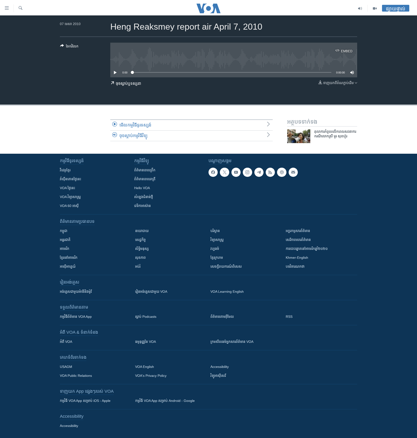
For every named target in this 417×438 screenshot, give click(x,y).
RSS (289, 317)
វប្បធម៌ (214, 249)
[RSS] (270, 172)
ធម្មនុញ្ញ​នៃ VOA (145, 342)
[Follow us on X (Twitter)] (224, 172)
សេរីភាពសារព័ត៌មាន (298, 240)
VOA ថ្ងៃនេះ (67, 188)
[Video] (375, 8)
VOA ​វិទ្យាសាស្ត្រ (70, 197)
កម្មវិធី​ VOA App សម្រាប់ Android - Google (165, 401)
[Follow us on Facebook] (213, 172)
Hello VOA (142, 188)
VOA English (144, 367)
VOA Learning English (227, 291)
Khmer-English (297, 257)
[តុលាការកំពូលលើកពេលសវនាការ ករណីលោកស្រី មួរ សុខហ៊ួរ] (299, 136)
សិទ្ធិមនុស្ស (142, 249)
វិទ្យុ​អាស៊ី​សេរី (218, 376)
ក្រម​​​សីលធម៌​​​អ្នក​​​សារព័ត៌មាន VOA (231, 342)
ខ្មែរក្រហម (216, 257)
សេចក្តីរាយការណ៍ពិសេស (226, 266)
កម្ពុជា (63, 231)
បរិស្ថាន (215, 231)
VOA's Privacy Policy (151, 376)
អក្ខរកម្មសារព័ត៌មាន (298, 231)
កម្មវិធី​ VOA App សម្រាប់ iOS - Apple (85, 401)
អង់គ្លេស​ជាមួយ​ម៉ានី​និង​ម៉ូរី (76, 291)
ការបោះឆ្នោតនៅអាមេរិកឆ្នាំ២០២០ (307, 249)
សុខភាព (140, 257)
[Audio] (360, 8)
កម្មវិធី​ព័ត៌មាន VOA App (76, 317)
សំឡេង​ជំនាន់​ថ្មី (143, 197)
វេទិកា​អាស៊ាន (142, 206)
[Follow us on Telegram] (259, 172)
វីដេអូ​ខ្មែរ (65, 170)
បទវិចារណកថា (295, 266)
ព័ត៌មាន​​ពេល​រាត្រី (144, 179)
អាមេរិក (64, 249)
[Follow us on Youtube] (236, 172)
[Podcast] (281, 172)
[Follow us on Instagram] (247, 172)
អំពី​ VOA (66, 342)
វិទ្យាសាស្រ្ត (217, 240)
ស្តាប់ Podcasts (145, 317)
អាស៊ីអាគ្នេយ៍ (68, 266)
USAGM (66, 367)
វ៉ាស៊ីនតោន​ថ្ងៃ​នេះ (70, 179)
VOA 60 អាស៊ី (69, 206)
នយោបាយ (142, 231)
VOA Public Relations (76, 376)
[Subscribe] (293, 172)
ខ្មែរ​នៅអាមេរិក (68, 257)
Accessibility (219, 367)
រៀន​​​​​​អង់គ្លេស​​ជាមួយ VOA (151, 291)
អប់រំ (137, 266)
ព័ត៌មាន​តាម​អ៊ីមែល (222, 317)
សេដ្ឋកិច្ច (140, 240)
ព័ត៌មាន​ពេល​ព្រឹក (144, 170)
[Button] (69, 47)
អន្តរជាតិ (65, 240)
